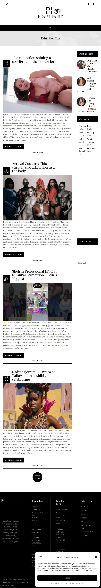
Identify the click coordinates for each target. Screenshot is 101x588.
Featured (91, 148)
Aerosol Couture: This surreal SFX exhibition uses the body (34, 167)
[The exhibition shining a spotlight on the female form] (37, 90)
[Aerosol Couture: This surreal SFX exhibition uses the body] (37, 197)
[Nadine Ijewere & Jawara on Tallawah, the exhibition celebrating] (37, 406)
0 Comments (37, 153)
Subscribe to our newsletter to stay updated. (84, 251)
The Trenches (83, 149)
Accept (67, 578)
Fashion (82, 126)
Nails (81, 139)
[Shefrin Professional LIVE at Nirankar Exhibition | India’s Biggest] (37, 301)
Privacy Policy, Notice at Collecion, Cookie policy (67, 583)
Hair (81, 132)
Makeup (90, 132)
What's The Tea (90, 140)
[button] (96, 557)
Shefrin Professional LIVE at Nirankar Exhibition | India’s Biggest (34, 274)
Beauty (90, 126)
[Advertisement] (87, 198)
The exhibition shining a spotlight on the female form (35, 59)
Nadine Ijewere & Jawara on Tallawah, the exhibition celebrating (34, 375)
